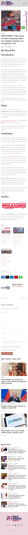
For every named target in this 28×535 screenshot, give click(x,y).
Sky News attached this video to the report (14, 149)
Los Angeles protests (5, 271)
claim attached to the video (10, 120)
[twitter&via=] (10, 27)
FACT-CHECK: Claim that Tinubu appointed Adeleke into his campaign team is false (16, 497)
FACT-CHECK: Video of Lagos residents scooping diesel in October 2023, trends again (17, 505)
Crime (9, 447)
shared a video (15, 111)
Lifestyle (16, 483)
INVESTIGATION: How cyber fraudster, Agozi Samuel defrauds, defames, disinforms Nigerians (17, 451)
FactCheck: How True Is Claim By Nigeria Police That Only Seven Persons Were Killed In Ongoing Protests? (6, 258)
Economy (10, 463)
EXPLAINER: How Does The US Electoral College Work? (16, 459)
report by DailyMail (12, 156)
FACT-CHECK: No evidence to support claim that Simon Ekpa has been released (14, 381)
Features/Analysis (5, 403)
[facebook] (5, 27)
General (3, 33)
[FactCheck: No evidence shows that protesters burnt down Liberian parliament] (6, 230)
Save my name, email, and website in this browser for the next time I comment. (14, 342)
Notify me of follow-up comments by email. (11, 346)
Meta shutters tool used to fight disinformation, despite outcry (12, 431)
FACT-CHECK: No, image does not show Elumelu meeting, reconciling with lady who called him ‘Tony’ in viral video (17, 487)
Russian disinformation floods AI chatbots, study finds (13, 407)
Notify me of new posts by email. (9, 349)
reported (12, 178)
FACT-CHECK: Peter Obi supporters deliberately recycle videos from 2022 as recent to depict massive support (17, 477)
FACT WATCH (8, 46)
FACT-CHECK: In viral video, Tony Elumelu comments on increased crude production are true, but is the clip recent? (17, 468)
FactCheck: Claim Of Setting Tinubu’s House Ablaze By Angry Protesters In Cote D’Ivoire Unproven (18, 238)
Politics (16, 473)
